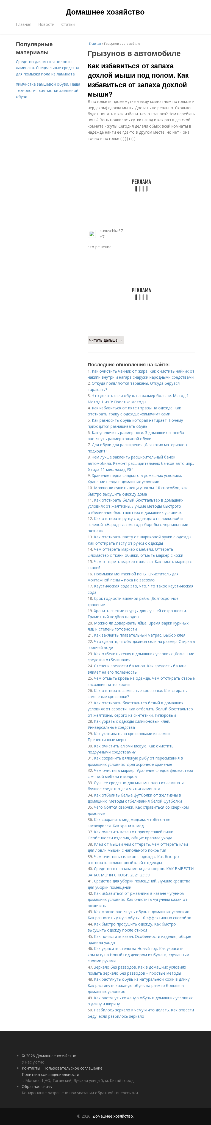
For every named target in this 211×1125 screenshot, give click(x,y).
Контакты (31, 1068)
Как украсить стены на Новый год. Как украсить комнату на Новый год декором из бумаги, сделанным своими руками (138, 954)
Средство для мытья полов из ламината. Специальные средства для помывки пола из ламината (47, 68)
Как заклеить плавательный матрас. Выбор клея (139, 635)
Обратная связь (37, 1086)
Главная (23, 24)
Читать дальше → (106, 340)
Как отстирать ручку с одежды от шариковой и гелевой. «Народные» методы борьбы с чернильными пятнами (138, 524)
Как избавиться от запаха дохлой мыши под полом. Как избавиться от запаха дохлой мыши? (138, 80)
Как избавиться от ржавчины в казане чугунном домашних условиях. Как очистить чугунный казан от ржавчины (137, 899)
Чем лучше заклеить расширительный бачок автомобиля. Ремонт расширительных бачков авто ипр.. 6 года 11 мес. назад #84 (141, 463)
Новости (46, 24)
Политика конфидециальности (50, 1074)
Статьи (68, 24)
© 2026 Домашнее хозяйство (49, 1055)
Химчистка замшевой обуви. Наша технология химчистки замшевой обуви (48, 90)
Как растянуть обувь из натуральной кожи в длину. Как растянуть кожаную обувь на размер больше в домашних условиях (139, 985)
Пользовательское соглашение (72, 1068)
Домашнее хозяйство (105, 11)
